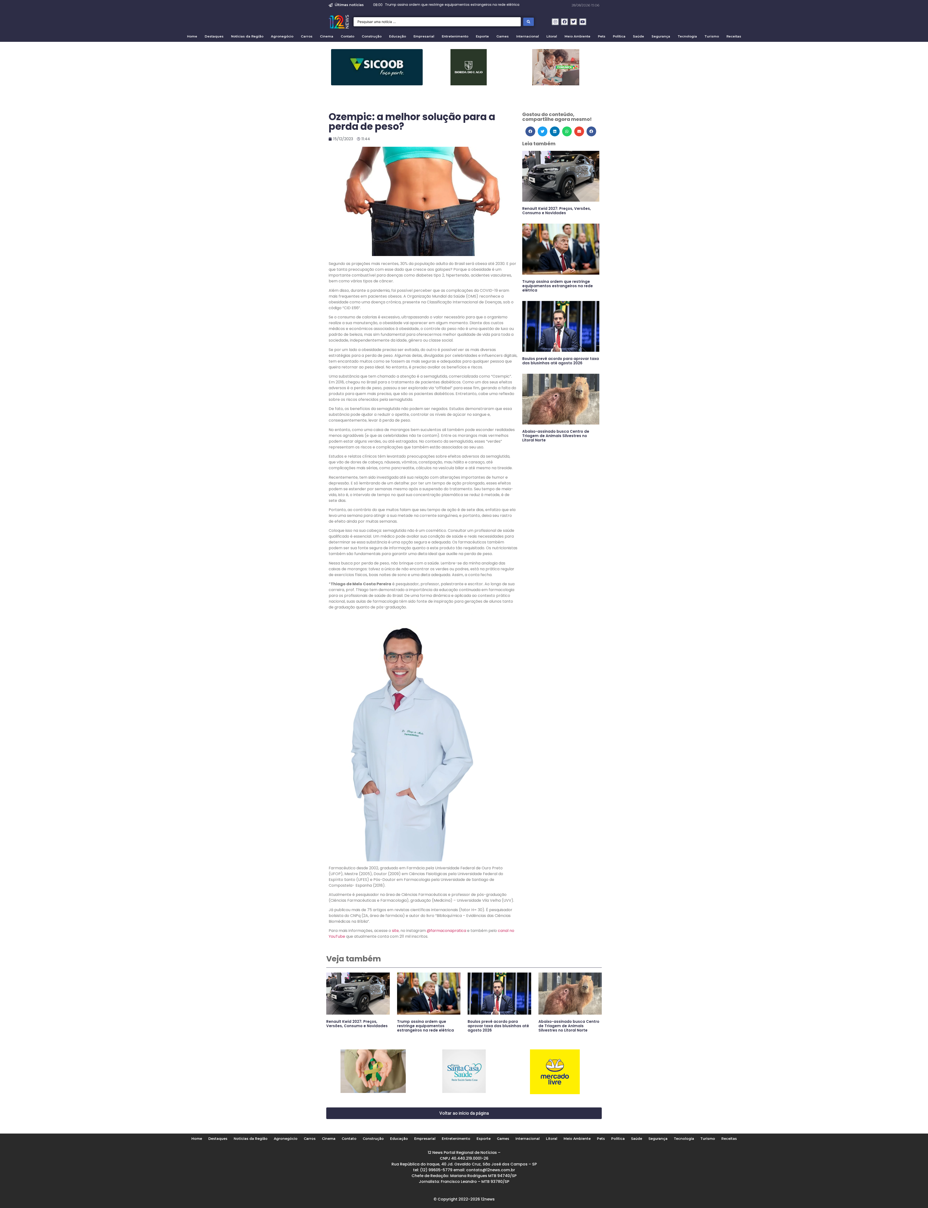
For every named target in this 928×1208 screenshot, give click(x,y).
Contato (347, 36)
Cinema (326, 36)
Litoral (551, 36)
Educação (397, 36)
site (395, 930)
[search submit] (528, 22)
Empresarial (423, 36)
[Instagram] (555, 21)
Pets (601, 36)
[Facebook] (564, 21)
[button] (530, 131)
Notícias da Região (247, 36)
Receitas (733, 36)
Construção (372, 36)
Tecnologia (687, 36)
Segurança (661, 36)
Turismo (711, 36)
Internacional (527, 36)
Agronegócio (282, 36)
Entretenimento (455, 36)
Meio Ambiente (577, 36)
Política (619, 36)
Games (502, 36)
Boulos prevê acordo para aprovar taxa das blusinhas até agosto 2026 (560, 361)
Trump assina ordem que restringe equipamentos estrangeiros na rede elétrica (557, 286)
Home (192, 36)
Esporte (482, 36)
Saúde (638, 36)
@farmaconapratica (446, 930)
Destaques (214, 36)
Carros (306, 36)
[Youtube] (582, 21)
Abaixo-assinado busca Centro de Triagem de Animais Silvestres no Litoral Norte (555, 436)
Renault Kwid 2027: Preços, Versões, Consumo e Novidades (556, 210)
